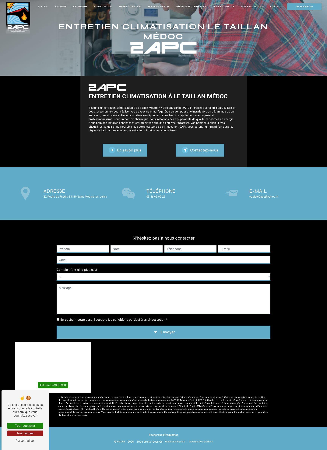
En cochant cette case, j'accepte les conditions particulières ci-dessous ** (113, 319)
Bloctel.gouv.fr (226, 412)
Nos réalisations (252, 6)
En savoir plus (129, 150)
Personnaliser (25, 440)
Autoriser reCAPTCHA (53, 385)
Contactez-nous (204, 150)
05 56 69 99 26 (304, 6)
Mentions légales (175, 441)
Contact (275, 6)
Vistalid (120, 441)
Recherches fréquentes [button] (163, 435)
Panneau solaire (159, 6)
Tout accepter (25, 426)
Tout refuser (25, 433)
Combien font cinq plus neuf (77, 270)
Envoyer (168, 332)
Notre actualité (223, 6)
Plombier (60, 6)
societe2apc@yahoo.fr (264, 196)
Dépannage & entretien (191, 6)
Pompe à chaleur (130, 6)
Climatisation (103, 6)
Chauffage (80, 6)
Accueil (43, 6)
